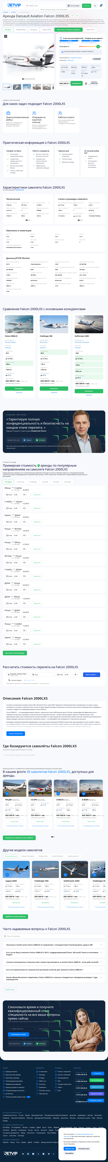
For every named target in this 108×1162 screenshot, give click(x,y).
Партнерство (43, 1094)
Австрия (90, 1115)
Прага (50, 1127)
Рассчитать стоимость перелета (68, 30)
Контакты (42, 1084)
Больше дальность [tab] (73, 856)
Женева (100, 1127)
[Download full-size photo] (5, 36)
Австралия (98, 1115)
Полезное (58, 1068)
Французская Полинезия (43, 1118)
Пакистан (30, 1118)
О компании (43, 1071)
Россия (21, 1115)
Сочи (18, 1142)
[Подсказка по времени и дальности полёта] (6, 891)
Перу (93, 1118)
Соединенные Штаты (10, 1115)
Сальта (5, 1135)
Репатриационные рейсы (14, 1081)
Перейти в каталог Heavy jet (15, 917)
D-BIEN (89, 799)
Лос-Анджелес (16, 1127)
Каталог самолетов (64, 1071)
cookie (76, 1134)
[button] (12, 495)
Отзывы (41, 1078)
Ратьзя (36, 1130)
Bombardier (44, 342)
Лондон (88, 1127)
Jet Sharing (9, 1094)
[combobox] (43, 5)
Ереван (23, 1142)
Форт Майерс (51, 1133)
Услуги (5, 1068)
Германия (56, 1118)
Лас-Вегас (6, 1130)
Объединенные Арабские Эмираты (56, 1115)
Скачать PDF (90, 30)
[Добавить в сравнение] (77, 15)
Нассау (30, 1130)
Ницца (12, 1142)
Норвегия (6, 1118)
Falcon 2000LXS (11, 336)
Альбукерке (22, 1130)
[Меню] (95, 6)
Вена (75, 1127)
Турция (27, 1115)
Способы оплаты (44, 1090)
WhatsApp (42, 440)
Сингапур (21, 1135)
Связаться (87, 5)
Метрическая (20, 190)
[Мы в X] (38, 1154)
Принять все (69, 1149)
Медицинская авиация (13, 1084)
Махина (81, 1127)
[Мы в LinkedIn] (54, 1154)
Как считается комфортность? (88, 42)
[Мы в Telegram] (48, 1154)
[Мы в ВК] (23, 1154)
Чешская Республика (18, 1118)
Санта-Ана (12, 1135)
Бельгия (99, 1118)
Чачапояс (44, 1130)
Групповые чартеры (12, 1078)
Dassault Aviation (76, 58)
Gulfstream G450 (82, 336)
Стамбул (32, 1127)
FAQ (59, 1081)
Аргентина (64, 1118)
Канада (5, 1121)
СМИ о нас (42, 1081)
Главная (5, 12)
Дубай (39, 1127)
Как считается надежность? (66, 42)
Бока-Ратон (31, 1133)
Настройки (69, 1153)
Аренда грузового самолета (15, 1087)
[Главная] (14, 5)
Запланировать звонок (18, 1034)
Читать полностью (15, 734)
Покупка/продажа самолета (15, 1090)
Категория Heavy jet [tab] (11, 856)
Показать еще (9, 990)
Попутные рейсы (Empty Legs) (17, 1097)
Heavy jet (70, 60)
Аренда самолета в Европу (50, 1142)
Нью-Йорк (6, 1127)
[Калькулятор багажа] (82, 76)
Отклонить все (83, 1149)
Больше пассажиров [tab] (28, 856)
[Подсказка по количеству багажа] (95, 71)
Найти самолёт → (92, 674)
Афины (23, 1133)
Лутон (95, 1127)
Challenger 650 (46, 336)
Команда (42, 1075)
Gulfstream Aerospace (82, 342)
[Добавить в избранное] (72, 15)
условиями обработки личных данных (38, 1038)
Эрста (44, 1127)
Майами (56, 1127)
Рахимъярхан (41, 1133)
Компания (40, 1068)
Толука (57, 1130)
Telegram (28, 440)
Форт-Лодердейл (66, 1127)
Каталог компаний (64, 1075)
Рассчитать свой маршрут (14, 653)
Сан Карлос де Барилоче (11, 1133)
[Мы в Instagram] (28, 1154)
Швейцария (82, 1115)
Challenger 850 (41, 881)
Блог (59, 1090)
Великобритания (37, 1115)
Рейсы (60, 1087)
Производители (63, 1078)
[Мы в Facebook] (33, 1154)
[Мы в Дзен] (43, 1154)
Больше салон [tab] (43, 856)
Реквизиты (42, 1087)
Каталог (13, 12)
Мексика (73, 1118)
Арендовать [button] (19, 388)
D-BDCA (63, 799)
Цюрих (51, 1130)
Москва (24, 1127)
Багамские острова (83, 1118)
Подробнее (19, 392)
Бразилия (73, 1115)
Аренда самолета (11, 1071)
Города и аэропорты (64, 1084)
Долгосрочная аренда (13, 1075)
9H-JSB (12, 799)
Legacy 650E (11, 881)
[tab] (27, 220)
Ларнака (5, 1142)
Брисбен (14, 1130)
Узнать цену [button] (14, 821)
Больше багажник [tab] (57, 856)
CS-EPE (38, 799)
